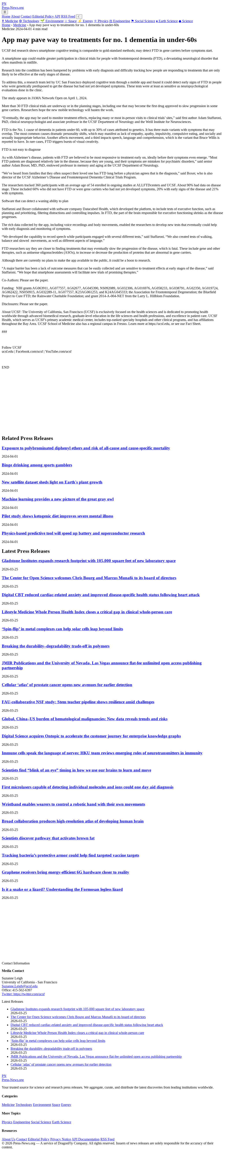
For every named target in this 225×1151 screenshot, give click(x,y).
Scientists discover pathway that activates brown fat (48, 838)
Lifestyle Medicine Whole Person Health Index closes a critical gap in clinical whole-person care (87, 612)
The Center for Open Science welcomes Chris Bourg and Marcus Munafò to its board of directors (89, 578)
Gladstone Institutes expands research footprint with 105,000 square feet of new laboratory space (89, 560)
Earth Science (167, 21)
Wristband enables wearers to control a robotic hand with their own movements (73, 804)
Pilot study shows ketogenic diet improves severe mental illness (57, 516)
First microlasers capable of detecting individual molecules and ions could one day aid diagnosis (87, 787)
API (57, 16)
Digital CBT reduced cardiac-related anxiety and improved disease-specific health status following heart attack (101, 594)
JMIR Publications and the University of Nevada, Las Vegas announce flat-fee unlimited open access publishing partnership (96, 1056)
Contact (26, 16)
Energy (85, 21)
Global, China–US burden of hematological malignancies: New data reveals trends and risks (84, 719)
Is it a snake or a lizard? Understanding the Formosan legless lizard (62, 889)
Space (70, 21)
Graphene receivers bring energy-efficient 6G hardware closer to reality (65, 872)
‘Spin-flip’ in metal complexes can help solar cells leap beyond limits (62, 629)
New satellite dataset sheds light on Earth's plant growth (52, 482)
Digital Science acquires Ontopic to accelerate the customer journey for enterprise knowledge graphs (91, 736)
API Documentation (86, 1139)
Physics (101, 21)
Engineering (119, 21)
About (15, 16)
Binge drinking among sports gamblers (37, 465)
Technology (29, 21)
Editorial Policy (43, 16)
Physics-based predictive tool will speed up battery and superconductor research (73, 533)
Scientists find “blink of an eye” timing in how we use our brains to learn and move (76, 770)
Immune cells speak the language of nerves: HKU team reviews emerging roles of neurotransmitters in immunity (102, 753)
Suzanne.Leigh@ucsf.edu (20, 986)
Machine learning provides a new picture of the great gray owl (58, 499)
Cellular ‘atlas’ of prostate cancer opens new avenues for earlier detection (67, 684)
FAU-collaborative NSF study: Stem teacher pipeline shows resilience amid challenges (78, 702)
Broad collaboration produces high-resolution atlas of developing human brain (73, 821)
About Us (8, 1139)
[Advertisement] (112, 400)
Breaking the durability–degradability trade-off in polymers (55, 646)
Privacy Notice (60, 1139)
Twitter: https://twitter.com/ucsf (23, 994)
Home (6, 16)
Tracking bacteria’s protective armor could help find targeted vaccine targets (70, 855)
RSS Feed (68, 16)
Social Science (143, 21)
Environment (52, 21)
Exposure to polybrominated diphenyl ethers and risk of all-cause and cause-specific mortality (86, 448)
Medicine (10, 21)
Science (186, 21)
